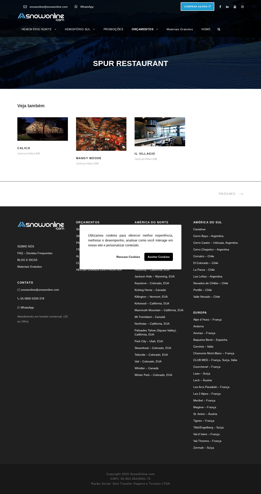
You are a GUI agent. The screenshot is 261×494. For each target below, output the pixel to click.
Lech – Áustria (202, 380)
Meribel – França (204, 400)
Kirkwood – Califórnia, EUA (152, 303)
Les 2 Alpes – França (207, 393)
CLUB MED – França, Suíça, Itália (215, 360)
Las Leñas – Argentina (207, 276)
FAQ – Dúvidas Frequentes (34, 253)
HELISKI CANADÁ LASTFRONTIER (99, 269)
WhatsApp (87, 6)
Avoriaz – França (204, 333)
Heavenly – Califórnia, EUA (152, 269)
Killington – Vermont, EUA (151, 296)
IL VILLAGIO (160, 136)
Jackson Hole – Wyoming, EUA (155, 276)
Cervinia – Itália (203, 346)
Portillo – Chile (202, 290)
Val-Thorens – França (207, 441)
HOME (205, 29)
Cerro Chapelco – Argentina (211, 249)
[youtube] (235, 6)
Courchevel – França (206, 366)
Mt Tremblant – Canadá (150, 317)
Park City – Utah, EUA (149, 341)
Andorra (198, 326)
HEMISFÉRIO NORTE (37, 29)
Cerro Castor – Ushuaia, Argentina (215, 242)
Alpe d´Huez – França (207, 319)
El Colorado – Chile (205, 263)
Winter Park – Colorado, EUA (153, 375)
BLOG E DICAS (27, 260)
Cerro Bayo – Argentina (208, 236)
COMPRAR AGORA (196, 6)
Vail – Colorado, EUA (148, 361)
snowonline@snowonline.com (49, 6)
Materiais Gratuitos (180, 29)
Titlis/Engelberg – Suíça (208, 427)
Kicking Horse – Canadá (150, 290)
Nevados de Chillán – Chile (210, 283)
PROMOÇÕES (113, 29)
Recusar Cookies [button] (128, 256)
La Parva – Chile (204, 269)
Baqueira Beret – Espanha (210, 339)
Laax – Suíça (201, 373)
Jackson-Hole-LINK (28, 153)
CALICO (42, 134)
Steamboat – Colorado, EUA (153, 348)
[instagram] (242, 6)
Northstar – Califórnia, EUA (152, 323)
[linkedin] (227, 6)
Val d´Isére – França (206, 434)
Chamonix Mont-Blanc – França (213, 353)
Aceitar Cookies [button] (159, 256)
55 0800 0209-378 (32, 298)
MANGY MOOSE (101, 139)
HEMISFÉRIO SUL (77, 29)
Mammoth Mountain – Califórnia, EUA (159, 310)
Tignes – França (203, 420)
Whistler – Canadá (146, 368)
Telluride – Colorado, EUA (151, 354)
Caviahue (199, 229)
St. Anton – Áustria (205, 414)
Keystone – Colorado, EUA (152, 283)
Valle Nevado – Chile (206, 296)
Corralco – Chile (203, 256)
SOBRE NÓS (25, 246)
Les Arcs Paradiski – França (211, 387)
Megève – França (204, 407)
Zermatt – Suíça (203, 447)
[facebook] (220, 6)
